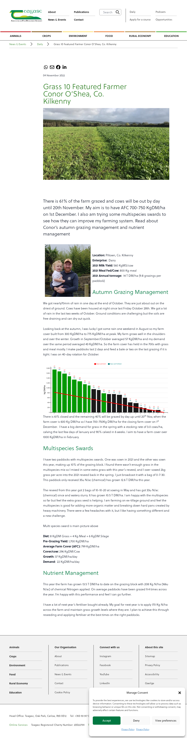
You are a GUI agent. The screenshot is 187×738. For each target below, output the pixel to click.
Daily (132, 12)
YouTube (104, 674)
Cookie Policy (62, 692)
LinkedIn (105, 683)
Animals (15, 36)
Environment (78, 36)
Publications (81, 12)
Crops (46, 36)
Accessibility (152, 674)
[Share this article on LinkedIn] (64, 67)
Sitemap (150, 656)
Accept (106, 720)
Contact (78, 19)
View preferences (165, 720)
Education (171, 36)
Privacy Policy (127, 729)
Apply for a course (140, 19)
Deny (136, 720)
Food (109, 36)
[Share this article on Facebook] (58, 67)
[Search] (117, 12)
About (52, 12)
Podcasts (161, 12)
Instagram (105, 656)
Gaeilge (149, 683)
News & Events (57, 19)
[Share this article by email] (52, 67)
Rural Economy (140, 36)
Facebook (105, 665)
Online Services (18, 725)
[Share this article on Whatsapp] (46, 67)
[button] (180, 693)
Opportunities (164, 19)
